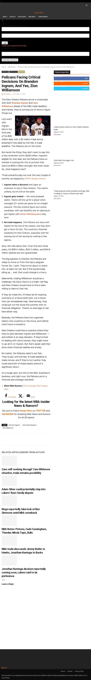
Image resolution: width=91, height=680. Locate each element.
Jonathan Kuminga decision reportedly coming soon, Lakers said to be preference (24, 572)
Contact (12, 17)
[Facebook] (5, 439)
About (5, 17)
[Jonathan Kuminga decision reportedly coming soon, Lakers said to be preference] (9, 560)
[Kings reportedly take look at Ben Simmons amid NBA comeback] (9, 500)
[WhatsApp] (20, 439)
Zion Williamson (8, 428)
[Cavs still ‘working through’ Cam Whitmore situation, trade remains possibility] (9, 461)
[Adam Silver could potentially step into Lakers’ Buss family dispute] (9, 480)
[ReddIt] (28, 439)
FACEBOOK (8, 414)
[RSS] (4, 668)
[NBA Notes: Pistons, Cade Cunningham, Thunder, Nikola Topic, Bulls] (9, 520)
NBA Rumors (13, 72)
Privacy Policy (79, 671)
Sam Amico (7, 94)
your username (7, 32)
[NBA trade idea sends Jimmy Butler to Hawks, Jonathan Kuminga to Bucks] (9, 540)
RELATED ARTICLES (12, 452)
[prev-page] (2, 580)
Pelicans (21, 72)
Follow (85, 83)
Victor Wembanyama (30, 214)
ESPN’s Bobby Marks (34, 178)
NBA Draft (32, 17)
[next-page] (4, 580)
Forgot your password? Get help (14, 45)
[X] (13, 439)
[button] (86, 5)
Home (4, 67)
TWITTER (41, 410)
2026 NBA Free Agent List (64, 160)
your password (7, 40)
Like (86, 78)
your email (6, 57)
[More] (44, 439)
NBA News (12, 67)
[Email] (36, 439)
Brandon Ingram (20, 103)
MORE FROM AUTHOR (33, 452)
